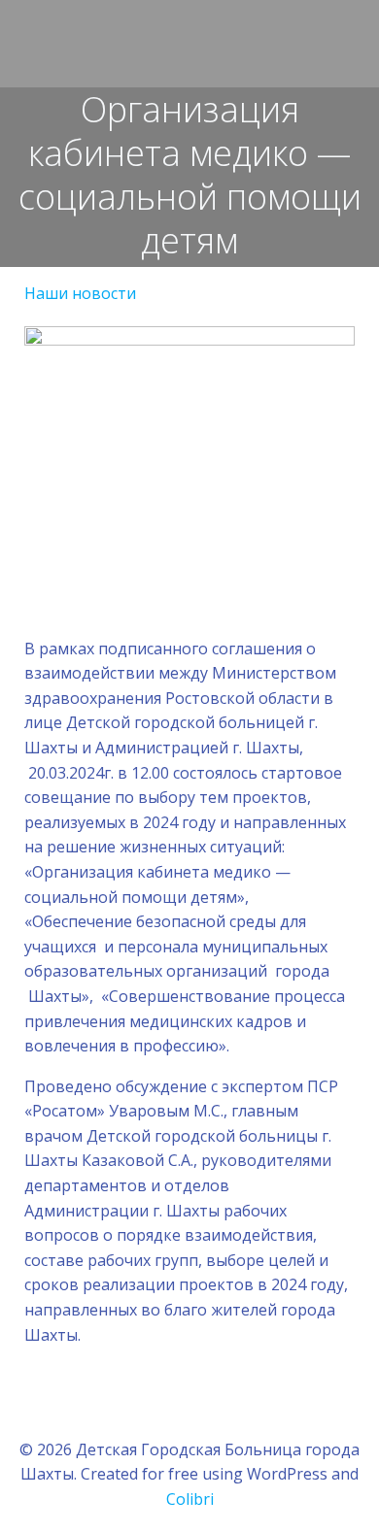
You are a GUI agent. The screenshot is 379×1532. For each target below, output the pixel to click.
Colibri (190, 1499)
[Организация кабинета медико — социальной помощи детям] (189, 427)
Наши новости (80, 293)
